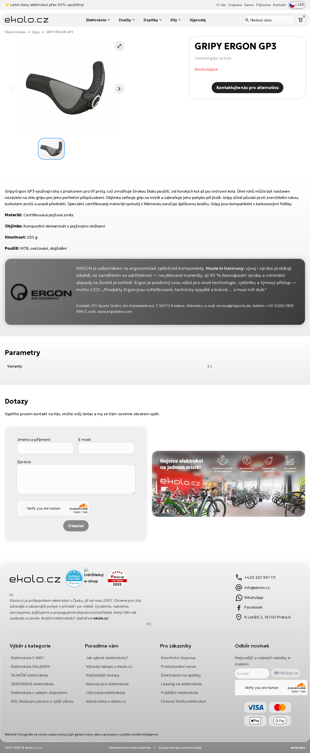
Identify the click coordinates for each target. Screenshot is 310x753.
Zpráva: (24, 461)
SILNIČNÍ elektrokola (29, 675)
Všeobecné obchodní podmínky (129, 747)
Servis (249, 5)
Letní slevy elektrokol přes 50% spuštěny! (47, 4)
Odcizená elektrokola (105, 692)
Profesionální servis (178, 666)
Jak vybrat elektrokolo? (107, 657)
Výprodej (198, 20)
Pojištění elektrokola (179, 692)
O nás (221, 5)
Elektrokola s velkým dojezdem (39, 692)
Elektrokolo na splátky (181, 675)
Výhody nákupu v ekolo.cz (109, 666)
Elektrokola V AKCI (27, 657)
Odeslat (76, 525)
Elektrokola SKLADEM (30, 666)
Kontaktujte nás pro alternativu (248, 87)
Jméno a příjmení (33, 439)
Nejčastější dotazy (102, 675)
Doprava (235, 5)
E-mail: (84, 439)
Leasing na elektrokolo (181, 683)
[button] (119, 46)
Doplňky (151, 20)
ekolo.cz (100, 618)
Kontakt (279, 5)
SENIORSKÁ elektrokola (32, 683)
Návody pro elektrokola (107, 683)
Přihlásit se (288, 672)
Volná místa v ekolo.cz (106, 701)
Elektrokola (96, 20)
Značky (125, 20)
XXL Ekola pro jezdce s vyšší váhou (42, 701)
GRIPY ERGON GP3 (59, 32)
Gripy (36, 32)
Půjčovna (263, 5)
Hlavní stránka (15, 32)
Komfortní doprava (178, 657)
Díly (173, 20)
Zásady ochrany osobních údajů (180, 747)
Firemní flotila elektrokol (183, 701)
